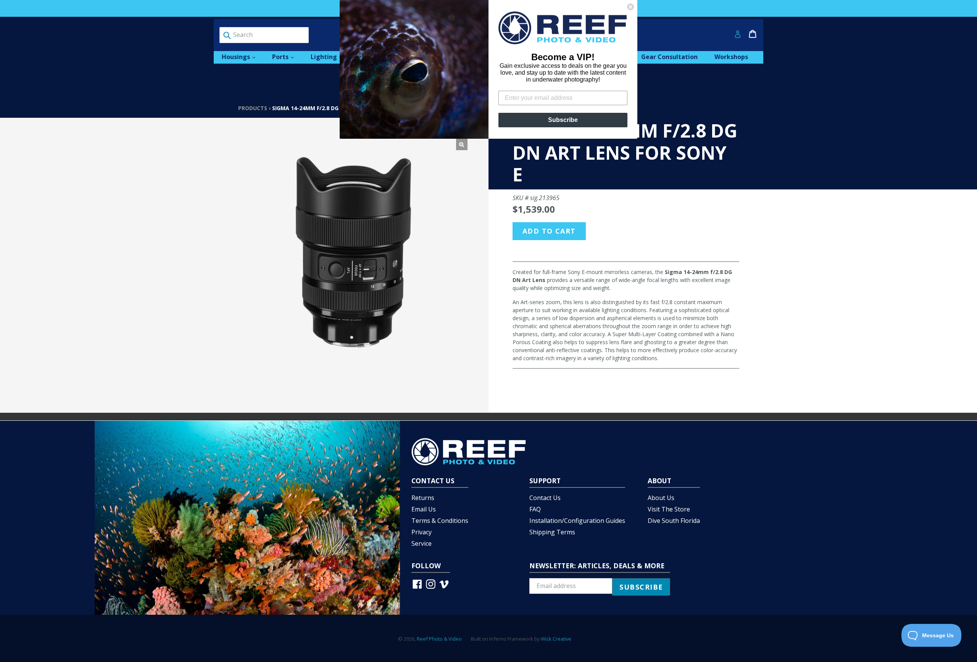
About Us (661, 498)
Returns (422, 498)
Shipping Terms (552, 532)
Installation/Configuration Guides (577, 520)
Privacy (421, 532)
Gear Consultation (669, 57)
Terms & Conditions (439, 520)
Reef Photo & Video (439, 638)
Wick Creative (556, 638)
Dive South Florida (674, 520)
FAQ (535, 509)
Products (252, 108)
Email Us (423, 509)
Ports (286, 56)
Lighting (330, 56)
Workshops (731, 57)
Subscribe (563, 120)
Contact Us (545, 498)
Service (421, 543)
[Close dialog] (630, 7)
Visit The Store (669, 509)
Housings (242, 56)
